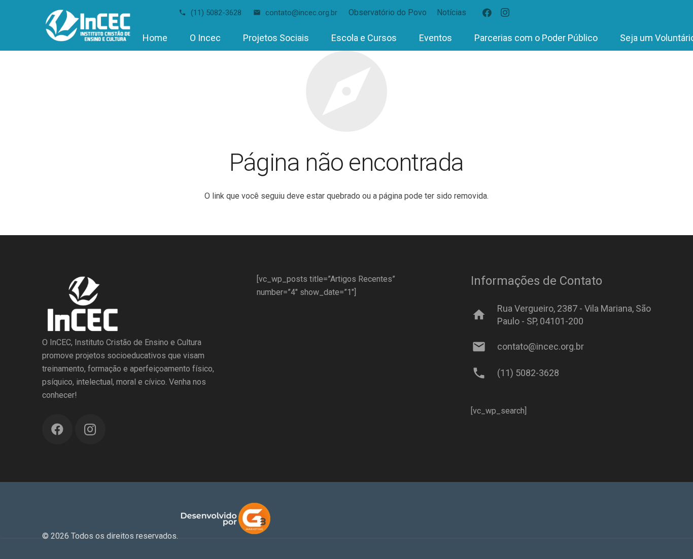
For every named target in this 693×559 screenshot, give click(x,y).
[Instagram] (505, 13)
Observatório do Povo (388, 12)
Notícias (451, 12)
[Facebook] (487, 13)
